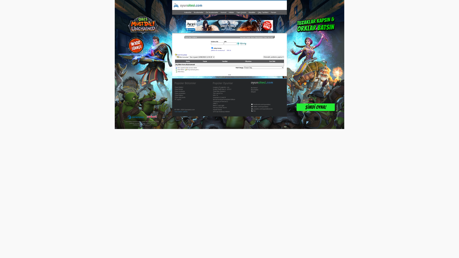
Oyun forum (179, 89)
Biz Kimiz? (254, 88)
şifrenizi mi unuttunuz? (218, 50)
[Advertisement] (229, 17)
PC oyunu (178, 99)
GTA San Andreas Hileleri (221, 112)
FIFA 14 (215, 95)
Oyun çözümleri (180, 93)
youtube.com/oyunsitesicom (263, 109)
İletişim (253, 92)
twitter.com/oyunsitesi (260, 107)
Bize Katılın (254, 90)
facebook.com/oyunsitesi (261, 104)
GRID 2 (215, 103)
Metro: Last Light (218, 106)
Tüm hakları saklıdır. (181, 112)
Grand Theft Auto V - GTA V (222, 89)
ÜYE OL (229, 50)
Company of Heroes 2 (220, 101)
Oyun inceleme (180, 91)
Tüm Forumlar (182, 55)
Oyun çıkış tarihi (180, 97)
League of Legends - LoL (221, 87)
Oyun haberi (179, 95)
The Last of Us (218, 93)
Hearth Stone (217, 110)
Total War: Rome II (219, 91)
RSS (254, 111)
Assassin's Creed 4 (219, 97)
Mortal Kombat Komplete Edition (224, 99)
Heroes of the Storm (220, 108)
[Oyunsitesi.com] (262, 84)
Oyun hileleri (179, 87)
